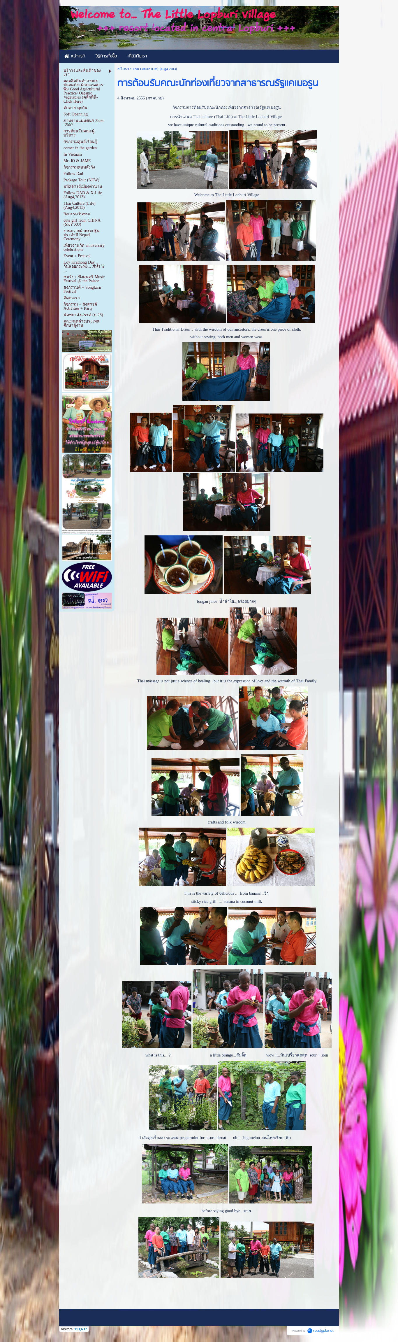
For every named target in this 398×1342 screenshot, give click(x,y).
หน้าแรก (123, 69)
